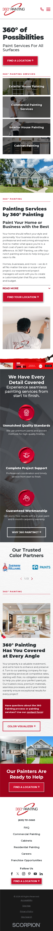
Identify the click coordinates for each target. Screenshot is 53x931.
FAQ (26, 827)
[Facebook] (11, 873)
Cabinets (26, 840)
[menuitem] (26, 900)
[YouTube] (35, 873)
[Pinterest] (29, 873)
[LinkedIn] (41, 873)
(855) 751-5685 (26, 820)
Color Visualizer (20, 726)
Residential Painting (26, 847)
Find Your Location (21, 297)
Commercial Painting (26, 834)
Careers (26, 853)
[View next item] (32, 579)
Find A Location (19, 60)
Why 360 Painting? (25, 532)
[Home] (14, 9)
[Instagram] (23, 873)
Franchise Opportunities (26, 860)
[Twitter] (17, 873)
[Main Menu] (48, 9)
